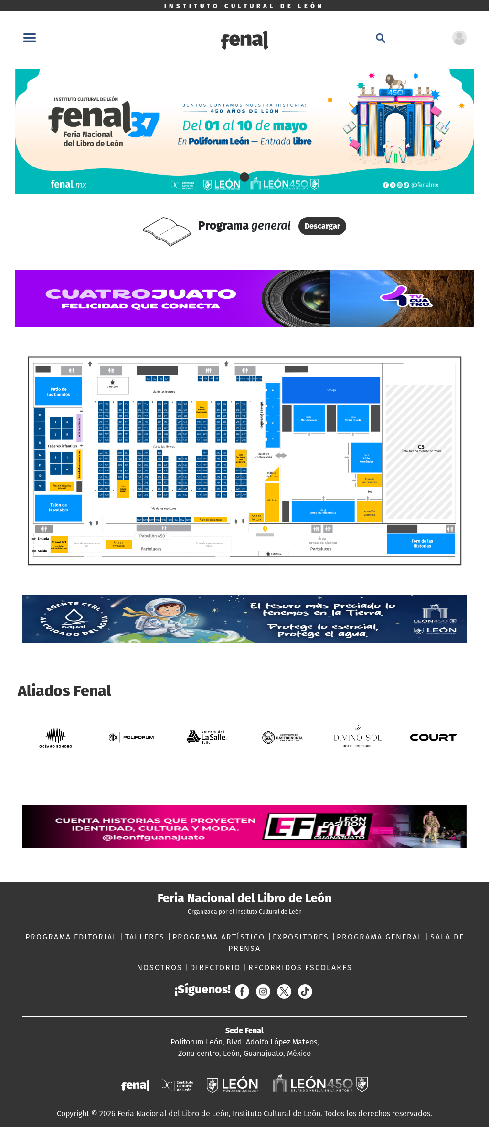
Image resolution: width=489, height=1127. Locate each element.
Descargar (322, 225)
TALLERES (146, 936)
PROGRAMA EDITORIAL (72, 936)
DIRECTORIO (217, 967)
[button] (49, 131)
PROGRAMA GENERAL (381, 936)
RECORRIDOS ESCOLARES (300, 967)
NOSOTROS (161, 967)
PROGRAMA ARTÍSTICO (220, 936)
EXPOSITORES (302, 936)
